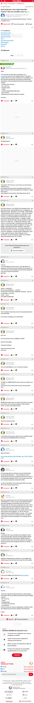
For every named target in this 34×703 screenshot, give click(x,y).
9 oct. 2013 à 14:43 (10, 262)
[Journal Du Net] (9, 695)
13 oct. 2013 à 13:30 (10, 497)
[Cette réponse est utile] (12, 100)
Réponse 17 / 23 (5, 525)
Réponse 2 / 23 (4, 133)
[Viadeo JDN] (25, 698)
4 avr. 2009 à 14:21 (9, 285)
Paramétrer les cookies (7, 683)
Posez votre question (18, 24)
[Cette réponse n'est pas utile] (16, 100)
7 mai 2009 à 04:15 (9, 182)
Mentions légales (21, 683)
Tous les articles (7, 682)
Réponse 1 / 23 (4, 60)
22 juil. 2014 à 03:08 (10, 138)
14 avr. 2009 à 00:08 (10, 364)
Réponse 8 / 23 (4, 327)
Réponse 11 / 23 (5, 394)
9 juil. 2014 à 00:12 (9, 555)
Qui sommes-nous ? (7, 680)
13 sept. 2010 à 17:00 (10, 433)
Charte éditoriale (18, 680)
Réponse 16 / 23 (5, 492)
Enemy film (4, 44)
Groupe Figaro (29, 683)
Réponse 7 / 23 (4, 304)
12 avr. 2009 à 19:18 (10, 332)
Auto (3, 669)
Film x (2, 38)
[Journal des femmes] (9, 692)
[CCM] (25, 692)
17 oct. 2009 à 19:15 (10, 418)
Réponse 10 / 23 (5, 374)
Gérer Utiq (15, 683)
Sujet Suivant (28, 6)
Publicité (25, 680)
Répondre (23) (6, 24)
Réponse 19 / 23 (5, 567)
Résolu (27, 11)
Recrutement (17, 682)
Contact (29, 680)
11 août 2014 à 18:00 (10, 587)
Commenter (6, 101)
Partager (29, 24)
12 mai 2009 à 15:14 (10, 379)
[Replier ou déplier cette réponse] (32, 60)
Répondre (11, 619)
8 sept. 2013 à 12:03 (10, 450)
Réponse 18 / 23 (5, 550)
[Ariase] (9, 701)
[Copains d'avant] (9, 698)
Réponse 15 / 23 (5, 465)
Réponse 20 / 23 (5, 582)
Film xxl (3, 46)
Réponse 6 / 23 (4, 280)
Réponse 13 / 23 (5, 428)
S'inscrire (17, 655)
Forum (5, 3)
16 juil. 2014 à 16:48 (10, 572)
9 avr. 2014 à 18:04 (9, 530)
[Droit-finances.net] (25, 695)
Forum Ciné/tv (11, 3)
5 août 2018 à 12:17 (17, 16)
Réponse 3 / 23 (4, 177)
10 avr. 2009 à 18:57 (10, 309)
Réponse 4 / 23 (4, 200)
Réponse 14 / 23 (5, 445)
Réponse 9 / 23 (4, 359)
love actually (24, 575)
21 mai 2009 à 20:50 (10, 205)
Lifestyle (4, 666)
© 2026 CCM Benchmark (17, 684)
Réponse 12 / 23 (5, 413)
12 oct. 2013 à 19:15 (10, 470)
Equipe (13, 680)
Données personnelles (25, 682)
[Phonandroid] (25, 701)
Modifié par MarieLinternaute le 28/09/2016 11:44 (16, 68)
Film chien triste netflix (7, 40)
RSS (13, 682)
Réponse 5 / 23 (4, 257)
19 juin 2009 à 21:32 (10, 399)
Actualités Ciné (20, 3)
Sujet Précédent (6, 6)
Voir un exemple (28, 666)
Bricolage (4, 671)
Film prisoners (5, 42)
